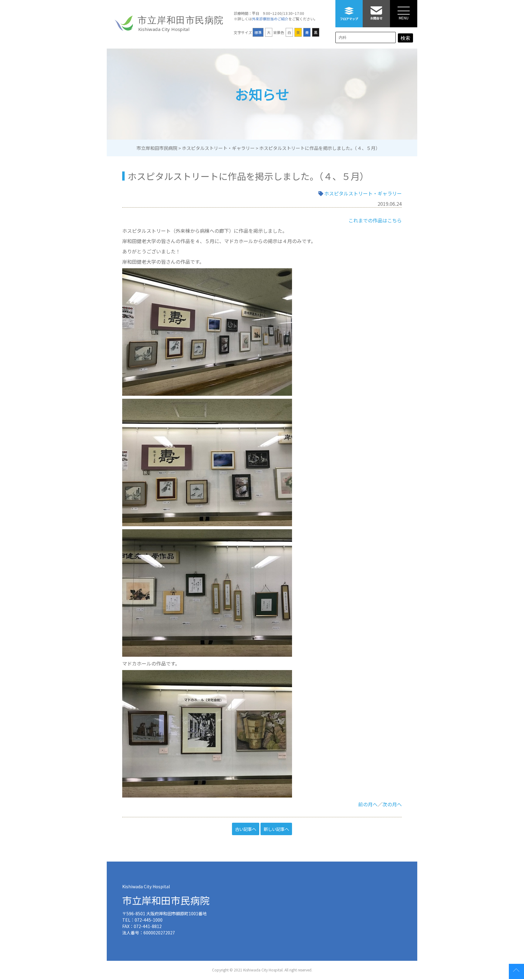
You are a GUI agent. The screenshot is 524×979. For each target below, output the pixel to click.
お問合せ (376, 18)
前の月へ (368, 804)
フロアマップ (349, 18)
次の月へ (392, 804)
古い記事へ (245, 829)
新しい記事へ (276, 829)
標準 (258, 32)
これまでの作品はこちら (375, 220)
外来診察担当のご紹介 (270, 18)
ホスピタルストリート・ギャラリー (363, 193)
